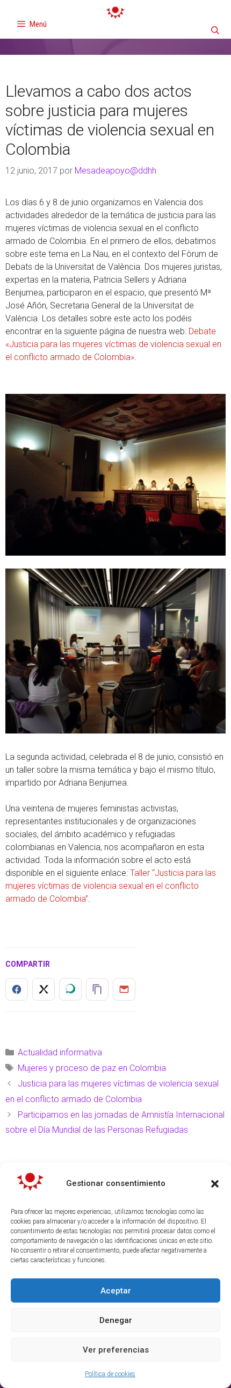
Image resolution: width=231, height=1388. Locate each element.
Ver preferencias (116, 1350)
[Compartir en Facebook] (16, 989)
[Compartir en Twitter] (43, 989)
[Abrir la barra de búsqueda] (215, 30)
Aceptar (115, 1291)
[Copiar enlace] (97, 989)
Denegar (115, 1320)
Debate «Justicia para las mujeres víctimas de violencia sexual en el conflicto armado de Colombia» (113, 344)
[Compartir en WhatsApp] (70, 989)
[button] (215, 1183)
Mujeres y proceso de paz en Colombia (92, 1068)
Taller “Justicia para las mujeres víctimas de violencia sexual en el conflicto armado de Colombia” (110, 886)
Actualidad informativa (60, 1052)
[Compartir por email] (124, 989)
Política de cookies (110, 1374)
